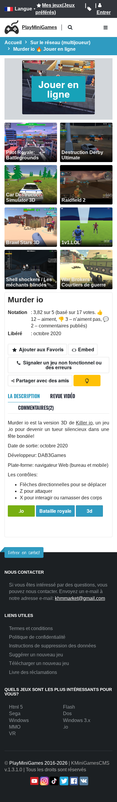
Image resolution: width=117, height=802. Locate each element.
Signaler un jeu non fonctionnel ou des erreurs (62, 365)
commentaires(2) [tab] (36, 407)
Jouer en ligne (58, 89)
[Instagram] (44, 781)
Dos (67, 713)
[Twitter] (63, 781)
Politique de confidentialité (37, 637)
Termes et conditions (31, 628)
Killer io (84, 422)
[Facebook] (73, 781)
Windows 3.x (76, 720)
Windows (19, 720)
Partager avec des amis (42, 380)
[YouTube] (34, 781)
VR (12, 733)
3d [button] (89, 510)
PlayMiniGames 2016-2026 (38, 763)
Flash (69, 706)
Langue (23, 8)
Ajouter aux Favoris (41, 349)
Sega (14, 713)
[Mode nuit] (87, 380)
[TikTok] (53, 781)
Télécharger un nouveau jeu (39, 663)
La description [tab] (24, 396)
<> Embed (82, 349)
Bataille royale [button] (55, 510)
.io (21, 510)
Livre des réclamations (33, 672)
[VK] (83, 781)
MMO (14, 726)
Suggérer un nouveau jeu (36, 654)
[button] (70, 27)
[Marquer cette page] (89, 9)
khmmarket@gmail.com (80, 598)
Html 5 (16, 706)
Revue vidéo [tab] (62, 396)
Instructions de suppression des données (52, 645)
